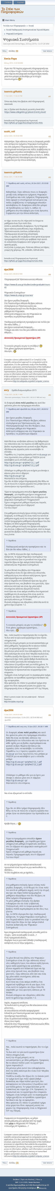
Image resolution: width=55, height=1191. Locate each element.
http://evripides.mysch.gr (14, 701)
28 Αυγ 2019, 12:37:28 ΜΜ (13, 63)
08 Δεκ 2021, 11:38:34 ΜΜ (13, 177)
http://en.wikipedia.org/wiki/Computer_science (31, 381)
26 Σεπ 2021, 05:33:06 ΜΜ (13, 136)
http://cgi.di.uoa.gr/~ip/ (14, 476)
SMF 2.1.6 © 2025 (21, 1182)
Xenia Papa (10, 58)
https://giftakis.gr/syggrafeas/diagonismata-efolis (23, 123)
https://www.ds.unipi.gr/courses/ (18, 295)
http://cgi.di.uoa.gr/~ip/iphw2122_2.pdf (21, 465)
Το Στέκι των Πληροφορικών (12, 10)
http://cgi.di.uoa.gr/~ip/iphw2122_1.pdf (21, 462)
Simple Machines (34, 1182)
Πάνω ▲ (39, 1179)
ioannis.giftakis (13, 91)
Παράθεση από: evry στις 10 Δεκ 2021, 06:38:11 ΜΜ (28, 726)
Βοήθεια (16, 1179)
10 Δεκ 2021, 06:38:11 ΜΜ (13, 394)
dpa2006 (8, 269)
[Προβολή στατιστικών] (41, 1188)
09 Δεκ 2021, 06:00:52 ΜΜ (13, 274)
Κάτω (4, 51)
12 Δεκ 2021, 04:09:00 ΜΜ (13, 714)
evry (6, 390)
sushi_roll (9, 131)
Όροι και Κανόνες (27, 1179)
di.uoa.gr (43, 454)
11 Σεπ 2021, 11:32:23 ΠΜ (13, 96)
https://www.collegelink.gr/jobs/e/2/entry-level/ (25, 112)
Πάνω (5, 1163)
